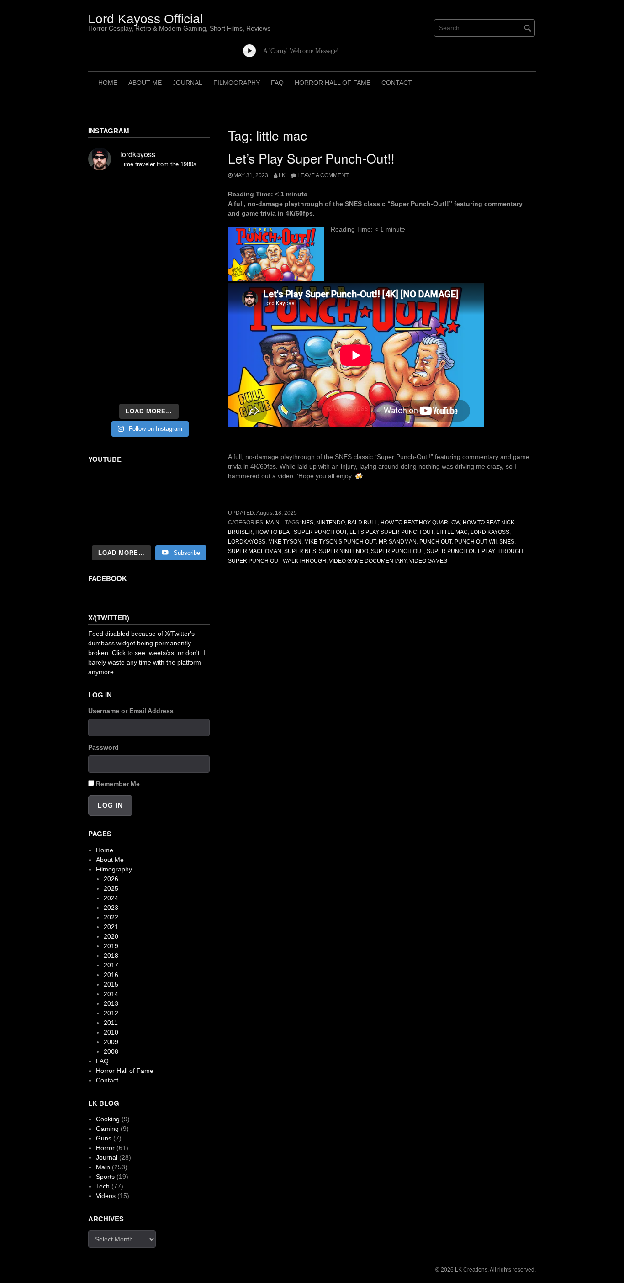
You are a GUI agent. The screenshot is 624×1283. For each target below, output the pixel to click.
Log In (110, 805)
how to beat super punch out (301, 532)
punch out (435, 542)
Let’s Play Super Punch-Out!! (311, 158)
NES (307, 522)
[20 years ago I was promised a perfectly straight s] (107, 334)
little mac (452, 532)
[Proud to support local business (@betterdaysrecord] (149, 359)
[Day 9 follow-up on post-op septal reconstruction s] (149, 286)
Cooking (108, 1119)
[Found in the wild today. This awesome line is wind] (107, 263)
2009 (111, 1041)
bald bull (363, 522)
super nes (300, 551)
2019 (111, 946)
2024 (111, 898)
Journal (187, 82)
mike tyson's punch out (340, 542)
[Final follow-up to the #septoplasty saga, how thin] (149, 214)
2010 (111, 1032)
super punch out (397, 551)
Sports (105, 1176)
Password (103, 747)
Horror (105, 1147)
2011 (111, 1022)
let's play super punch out (391, 532)
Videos (106, 1195)
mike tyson (284, 542)
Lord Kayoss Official (145, 19)
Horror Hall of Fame (332, 82)
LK (282, 175)
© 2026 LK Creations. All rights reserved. (485, 1270)
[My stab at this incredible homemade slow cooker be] (191, 334)
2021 (111, 926)
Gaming (107, 1128)
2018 (111, 955)
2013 (111, 1003)
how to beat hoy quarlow (420, 522)
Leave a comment (323, 175)
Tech (103, 1186)
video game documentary (368, 561)
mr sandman (398, 542)
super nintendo (343, 551)
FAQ (277, 82)
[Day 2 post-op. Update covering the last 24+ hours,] (191, 263)
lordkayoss (246, 542)
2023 (111, 907)
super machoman (254, 551)
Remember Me (118, 783)
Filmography (236, 82)
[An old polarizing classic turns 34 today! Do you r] (107, 359)
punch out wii (476, 542)
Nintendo (330, 522)
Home (107, 82)
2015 (111, 984)
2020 (111, 936)
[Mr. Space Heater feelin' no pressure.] (191, 385)
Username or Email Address (131, 710)
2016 (111, 974)
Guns (103, 1138)
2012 (111, 1013)
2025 (111, 888)
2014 (111, 994)
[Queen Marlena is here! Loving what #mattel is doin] (191, 359)
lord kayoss (490, 532)
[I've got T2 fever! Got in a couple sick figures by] (107, 385)
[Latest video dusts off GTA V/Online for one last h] (149, 334)
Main (273, 522)
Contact (396, 82)
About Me (145, 82)
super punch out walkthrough (277, 561)
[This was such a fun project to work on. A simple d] (191, 191)
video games (428, 561)
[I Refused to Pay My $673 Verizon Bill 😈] (149, 506)
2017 (111, 965)
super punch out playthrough (475, 551)
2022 (111, 917)
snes (506, 542)
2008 (111, 1051)
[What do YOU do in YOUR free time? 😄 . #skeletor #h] (149, 385)
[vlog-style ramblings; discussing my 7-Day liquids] (107, 214)
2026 (111, 878)
